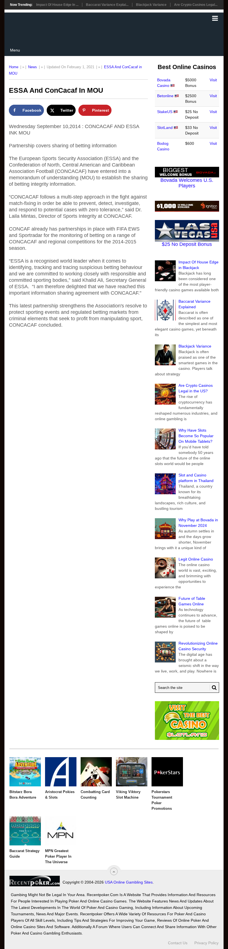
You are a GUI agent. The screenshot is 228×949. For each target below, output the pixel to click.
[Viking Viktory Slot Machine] (131, 771)
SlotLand (165, 127)
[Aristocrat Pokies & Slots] (60, 771)
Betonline (165, 96)
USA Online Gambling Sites (129, 882)
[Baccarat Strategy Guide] (25, 831)
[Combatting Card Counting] (96, 771)
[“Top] (114, 871)
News (32, 67)
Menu (15, 50)
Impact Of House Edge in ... (57, 5)
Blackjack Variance (151, 5)
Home (13, 67)
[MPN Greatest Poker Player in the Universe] (60, 831)
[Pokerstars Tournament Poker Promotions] (167, 771)
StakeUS (164, 111)
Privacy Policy (206, 943)
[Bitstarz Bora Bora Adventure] (25, 771)
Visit (213, 80)
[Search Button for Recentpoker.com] (213, 687)
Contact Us (177, 943)
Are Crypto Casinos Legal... (195, 5)
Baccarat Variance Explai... (107, 5)
